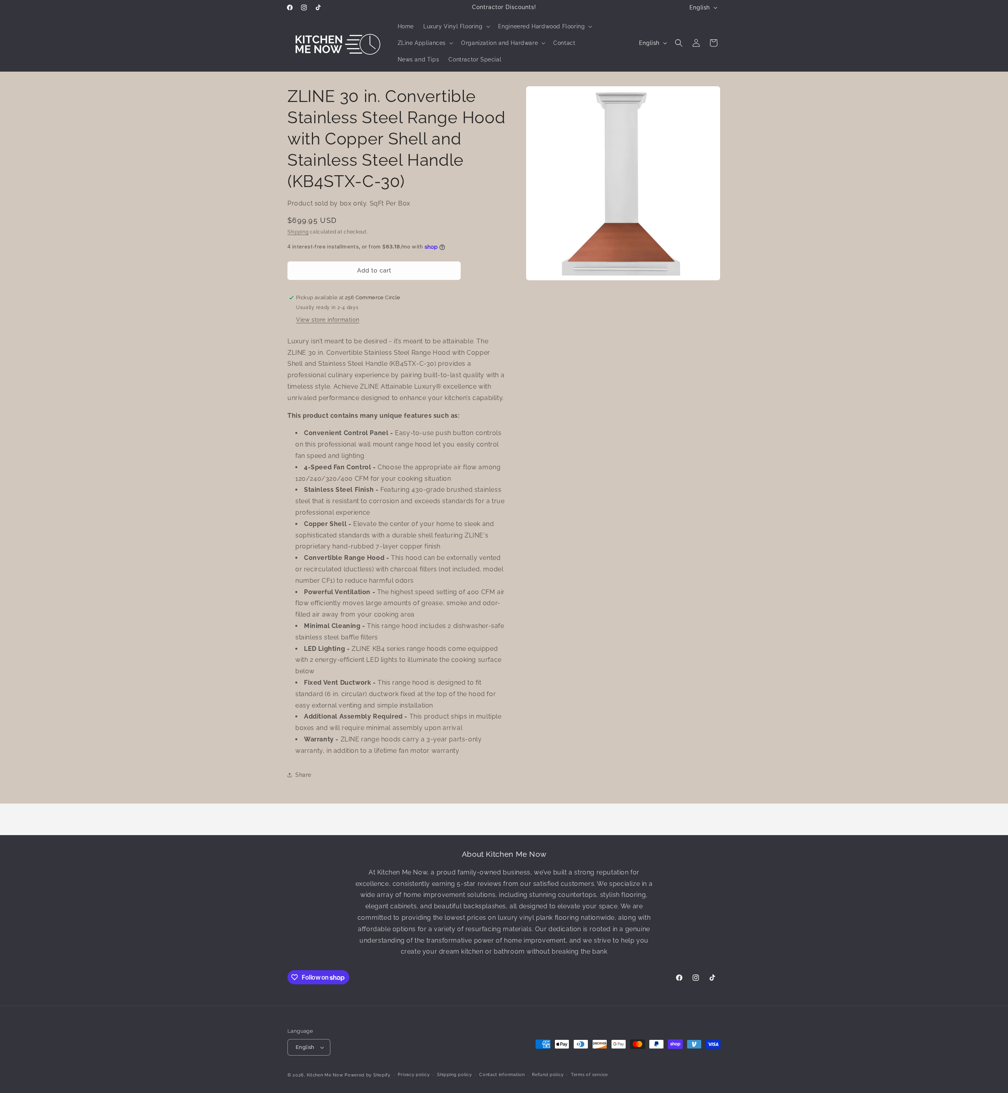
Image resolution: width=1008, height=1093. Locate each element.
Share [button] (303, 775)
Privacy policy (414, 1074)
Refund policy (547, 1074)
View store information (327, 320)
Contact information (501, 1074)
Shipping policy (454, 1074)
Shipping (298, 232)
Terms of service (589, 1074)
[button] (456, 26)
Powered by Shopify (368, 1075)
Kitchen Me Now (325, 1075)
